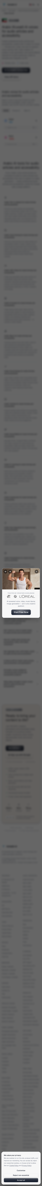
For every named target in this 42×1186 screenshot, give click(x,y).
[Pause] (10, 571)
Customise (21, 1170)
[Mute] (5, 571)
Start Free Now (21, 612)
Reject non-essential (21, 1175)
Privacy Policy (26, 1165)
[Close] (36, 571)
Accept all (21, 1180)
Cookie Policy (13, 1165)
